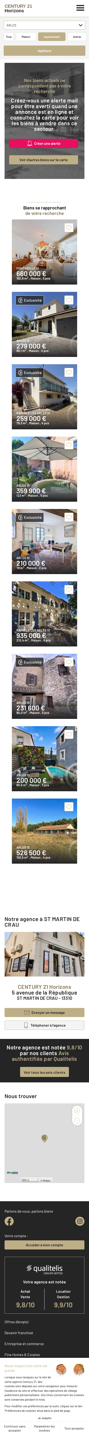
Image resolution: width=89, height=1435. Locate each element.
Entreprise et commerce (24, 1343)
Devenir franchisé (19, 1333)
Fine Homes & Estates (22, 1354)
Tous (9, 36)
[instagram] (79, 1221)
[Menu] (80, 7)
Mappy (46, 1180)
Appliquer (45, 51)
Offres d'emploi (17, 1322)
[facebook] (9, 1221)
